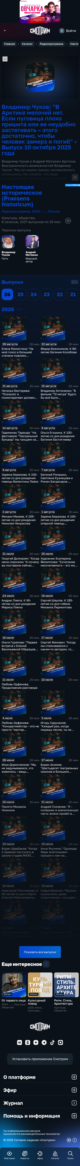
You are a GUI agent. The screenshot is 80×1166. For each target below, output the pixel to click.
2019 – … (39, 211)
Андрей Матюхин (32, 253)
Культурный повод (36, 1002)
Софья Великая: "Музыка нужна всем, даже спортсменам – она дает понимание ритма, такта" (59, 896)
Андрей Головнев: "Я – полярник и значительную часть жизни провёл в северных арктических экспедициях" (59, 813)
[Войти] (61, 30)
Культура (9, 218)
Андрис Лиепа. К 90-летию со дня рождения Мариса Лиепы (19, 604)
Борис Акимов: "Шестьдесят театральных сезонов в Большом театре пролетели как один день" (59, 771)
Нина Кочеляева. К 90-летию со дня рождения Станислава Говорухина (58, 936)
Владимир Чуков (8, 253)
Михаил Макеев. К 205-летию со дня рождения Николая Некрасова (19, 520)
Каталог (27, 43)
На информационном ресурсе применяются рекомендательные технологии (31, 1132)
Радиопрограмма (51, 43)
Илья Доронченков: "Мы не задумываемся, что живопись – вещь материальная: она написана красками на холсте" (19, 773)
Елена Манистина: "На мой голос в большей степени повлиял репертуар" (17, 354)
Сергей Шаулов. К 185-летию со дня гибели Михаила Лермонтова (57, 604)
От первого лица (14, 1000)
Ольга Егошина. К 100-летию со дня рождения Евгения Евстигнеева (58, 436)
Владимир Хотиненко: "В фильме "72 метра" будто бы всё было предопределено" (58, 396)
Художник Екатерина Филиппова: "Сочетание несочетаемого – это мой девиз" (59, 564)
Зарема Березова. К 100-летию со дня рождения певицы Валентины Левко (20, 478)
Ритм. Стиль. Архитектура (63, 1002)
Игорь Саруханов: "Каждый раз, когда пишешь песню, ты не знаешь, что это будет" (57, 728)
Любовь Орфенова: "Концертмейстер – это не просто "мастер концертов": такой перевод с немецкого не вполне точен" (20, 731)
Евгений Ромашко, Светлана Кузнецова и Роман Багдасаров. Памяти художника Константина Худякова (57, 481)
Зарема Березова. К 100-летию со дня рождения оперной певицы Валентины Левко (58, 522)
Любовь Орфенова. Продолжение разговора (19, 685)
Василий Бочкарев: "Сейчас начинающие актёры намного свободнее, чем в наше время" (18, 939)
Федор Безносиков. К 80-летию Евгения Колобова (59, 350)
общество (27, 218)
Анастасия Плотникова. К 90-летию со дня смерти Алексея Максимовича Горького (20, 896)
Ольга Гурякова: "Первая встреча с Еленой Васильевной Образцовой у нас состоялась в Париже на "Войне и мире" (20, 651)
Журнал (13, 1103)
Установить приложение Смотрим (40, 1059)
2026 (19, 309)
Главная (9, 43)
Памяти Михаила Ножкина (14, 808)
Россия (54, 211)
